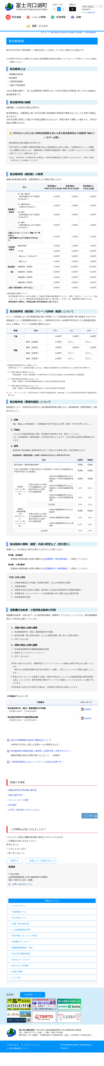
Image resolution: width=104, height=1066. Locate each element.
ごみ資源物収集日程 (21, 930)
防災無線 (16, 17)
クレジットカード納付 (18, 800)
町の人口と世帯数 (20, 966)
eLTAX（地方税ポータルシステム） (24, 810)
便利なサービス (52, 901)
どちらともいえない (17, 849)
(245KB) (87, 709)
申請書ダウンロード (21, 942)
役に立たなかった (16, 853)
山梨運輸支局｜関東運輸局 (55, 568)
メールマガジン (19, 906)
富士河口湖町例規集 (21, 954)
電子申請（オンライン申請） (25, 936)
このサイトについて (32, 1045)
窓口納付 (12, 805)
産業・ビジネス (40, 25)
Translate (90, 12)
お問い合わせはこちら (22, 884)
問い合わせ (14, 1045)
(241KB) (87, 718)
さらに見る (89, 816)
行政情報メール (19, 912)
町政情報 (61, 17)
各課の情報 (17, 971)
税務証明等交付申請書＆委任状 (22, 790)
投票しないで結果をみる (41, 861)
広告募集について (32, 995)
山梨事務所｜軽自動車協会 (55, 559)
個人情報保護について (19, 1048)
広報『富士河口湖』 (21, 924)
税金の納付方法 (15, 795)
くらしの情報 (39, 17)
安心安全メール (19, 918)
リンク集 (16, 977)
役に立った (13, 844)
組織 (78, 17)
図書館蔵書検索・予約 (22, 948)
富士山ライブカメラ (21, 960)
